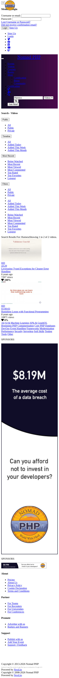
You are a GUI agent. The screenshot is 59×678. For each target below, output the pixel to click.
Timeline (6, 136)
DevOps (5, 328)
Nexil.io (18, 669)
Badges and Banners (18, 627)
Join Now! (13, 104)
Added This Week (17, 147)
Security (18, 331)
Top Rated (13, 172)
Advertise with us (16, 624)
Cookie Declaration (17, 588)
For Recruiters (15, 606)
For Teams (13, 603)
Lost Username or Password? (15, 22)
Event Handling (18, 328)
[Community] (9, 92)
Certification (20, 77)
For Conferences (16, 611)
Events (11, 63)
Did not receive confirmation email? (19, 24)
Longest (12, 178)
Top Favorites (14, 175)
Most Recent (8, 156)
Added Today (14, 144)
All (9, 125)
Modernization (47, 328)
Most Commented (16, 170)
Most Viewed (14, 167)
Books (11, 72)
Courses (12, 69)
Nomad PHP (29, 57)
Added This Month (17, 150)
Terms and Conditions (18, 591)
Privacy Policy (15, 585)
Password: (6, 19)
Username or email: (11, 15)
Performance (7, 331)
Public (5, 119)
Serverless (28, 331)
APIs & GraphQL (38, 323)
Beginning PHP (9, 325)
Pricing (11, 579)
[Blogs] (9, 89)
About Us (12, 582)
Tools (4, 334)
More (10, 75)
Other (10, 334)
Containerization (25, 325)
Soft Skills (39, 331)
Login (5, 28)
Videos (11, 66)
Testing (48, 331)
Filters (5, 184)
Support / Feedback (17, 645)
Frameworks (33, 328)
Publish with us (15, 639)
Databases (50, 325)
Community (20, 83)
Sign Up (13, 27)
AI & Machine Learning (17, 323)
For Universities (15, 609)
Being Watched (15, 161)
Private (11, 130)
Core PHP (39, 325)
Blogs (17, 80)
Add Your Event (16, 642)
